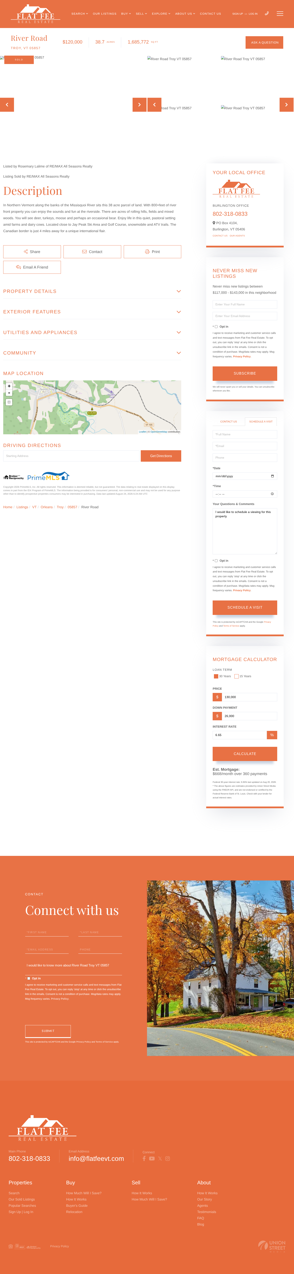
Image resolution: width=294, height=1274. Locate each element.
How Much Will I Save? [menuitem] (84, 1193)
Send (48, 1031)
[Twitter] (160, 1159)
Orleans (47, 507)
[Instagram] (167, 1159)
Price (217, 688)
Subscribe (245, 373)
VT (34, 507)
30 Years (225, 676)
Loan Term (222, 669)
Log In (253, 13)
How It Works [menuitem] (76, 1199)
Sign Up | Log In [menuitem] (21, 1212)
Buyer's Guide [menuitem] (77, 1206)
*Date (216, 468)
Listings (22, 507)
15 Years (245, 676)
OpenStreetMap (158, 432)
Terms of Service (231, 626)
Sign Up (237, 13)
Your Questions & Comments (233, 504)
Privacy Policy (242, 356)
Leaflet (142, 432)
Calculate (245, 754)
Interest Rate (224, 726)
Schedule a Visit (261, 421)
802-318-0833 (230, 214)
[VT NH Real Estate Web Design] (271, 1246)
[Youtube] (152, 1159)
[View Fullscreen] (9, 402)
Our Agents (237, 236)
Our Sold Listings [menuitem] (22, 1199)
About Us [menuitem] (183, 13)
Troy (60, 507)
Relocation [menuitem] (74, 1212)
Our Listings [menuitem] (105, 13)
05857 (72, 507)
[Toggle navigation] (280, 13)
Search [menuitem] (78, 13)
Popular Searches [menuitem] (22, 1206)
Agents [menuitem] (202, 1206)
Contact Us (220, 236)
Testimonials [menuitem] (206, 1212)
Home (7, 507)
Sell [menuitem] (140, 13)
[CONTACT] (264, 42)
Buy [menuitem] (124, 13)
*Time (217, 486)
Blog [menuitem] (200, 1224)
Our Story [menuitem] (204, 1199)
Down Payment (225, 707)
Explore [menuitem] (159, 13)
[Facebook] (144, 1159)
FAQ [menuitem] (200, 1218)
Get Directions (161, 456)
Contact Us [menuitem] (210, 13)
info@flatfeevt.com (96, 1158)
